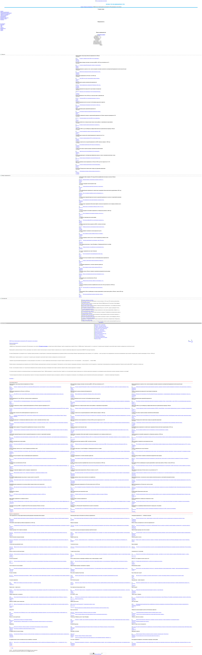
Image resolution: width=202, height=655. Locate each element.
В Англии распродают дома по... (88, 311)
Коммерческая (3, 28)
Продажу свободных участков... (88, 300)
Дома (1, 25)
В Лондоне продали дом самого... (88, 306)
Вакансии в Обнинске (4, 17)
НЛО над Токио (98, 338)
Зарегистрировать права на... (87, 313)
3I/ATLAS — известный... (99, 329)
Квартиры (2, 24)
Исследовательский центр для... (100, 333)
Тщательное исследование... (100, 336)
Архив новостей (3, 15)
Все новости (101, 322)
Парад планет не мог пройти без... (101, 328)
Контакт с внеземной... (99, 334)
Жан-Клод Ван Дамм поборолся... (88, 315)
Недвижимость (3, 16)
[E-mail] (192, 341)
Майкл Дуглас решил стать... (87, 320)
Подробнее (11, 378)
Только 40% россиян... (86, 302)
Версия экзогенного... (99, 332)
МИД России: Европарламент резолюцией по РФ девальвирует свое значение (23, 340)
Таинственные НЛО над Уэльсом (101, 337)
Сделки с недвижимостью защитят (88, 317)
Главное (82, 6)
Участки (1, 27)
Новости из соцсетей (4, 14)
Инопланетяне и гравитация (100, 324)
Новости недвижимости (88, 6)
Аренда (1, 30)
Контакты (2, 19)
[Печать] (189, 341)
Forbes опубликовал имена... (87, 304)
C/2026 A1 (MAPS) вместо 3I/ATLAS (101, 327)
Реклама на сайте (3, 18)
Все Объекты (2, 23)
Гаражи (1, 29)
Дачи (1, 26)
